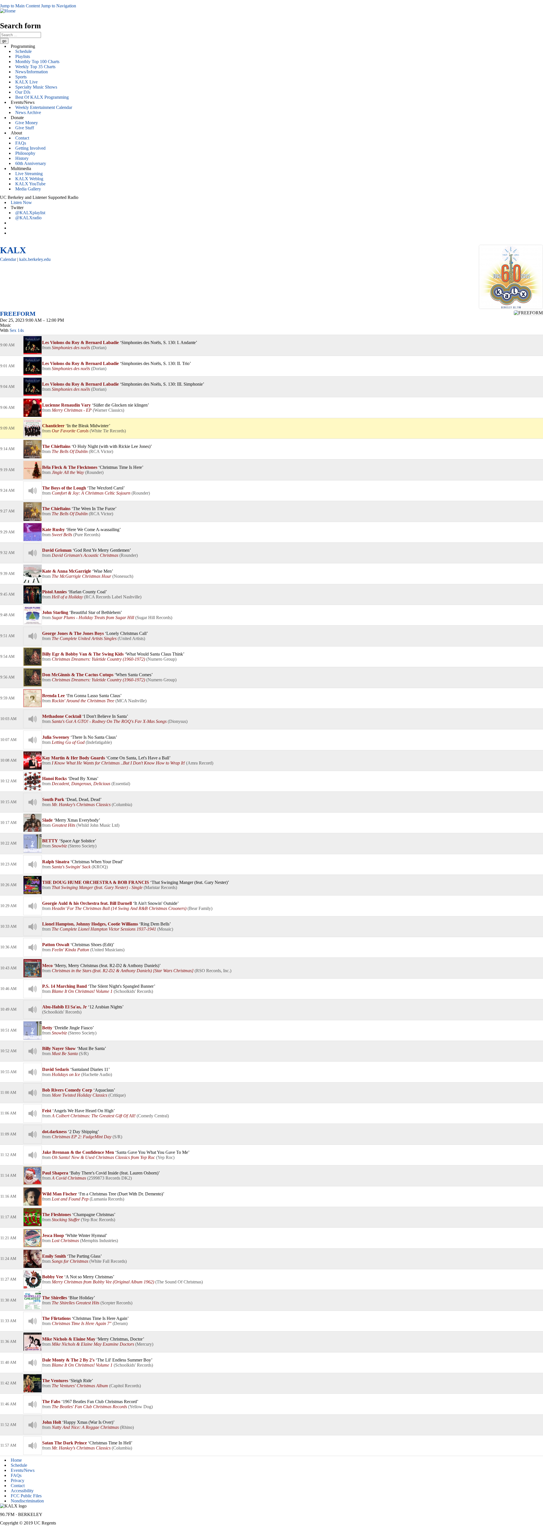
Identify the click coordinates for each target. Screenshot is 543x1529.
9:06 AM (7, 407)
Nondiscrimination (27, 1500)
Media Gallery (28, 188)
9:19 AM (7, 470)
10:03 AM (8, 719)
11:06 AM (8, 1113)
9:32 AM (7, 553)
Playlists (22, 56)
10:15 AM (8, 802)
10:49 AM (8, 1009)
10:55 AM (8, 1072)
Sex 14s (17, 330)
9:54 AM (7, 656)
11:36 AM (8, 1341)
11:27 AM (8, 1279)
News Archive (28, 112)
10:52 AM (8, 1051)
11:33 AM (8, 1321)
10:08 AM (8, 760)
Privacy (17, 1480)
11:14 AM (8, 1175)
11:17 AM (8, 1217)
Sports (21, 76)
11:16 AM (8, 1196)
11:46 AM (8, 1404)
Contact (22, 138)
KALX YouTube (30, 183)
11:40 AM (8, 1362)
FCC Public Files (26, 1495)
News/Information (31, 71)
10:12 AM (8, 781)
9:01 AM (7, 366)
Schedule (23, 51)
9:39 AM (7, 574)
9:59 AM (7, 698)
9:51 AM (7, 636)
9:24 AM (7, 490)
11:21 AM (8, 1238)
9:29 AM (7, 532)
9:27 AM (7, 511)
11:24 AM (8, 1259)
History (22, 158)
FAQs (20, 143)
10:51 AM (8, 1030)
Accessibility (22, 1490)
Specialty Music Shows (36, 87)
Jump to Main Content (20, 5)
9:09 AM (7, 428)
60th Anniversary (30, 163)
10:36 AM (8, 947)
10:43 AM (8, 968)
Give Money (26, 122)
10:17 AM (8, 823)
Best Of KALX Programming (42, 97)
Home (16, 1460)
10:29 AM (8, 906)
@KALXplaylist (30, 212)
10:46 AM (8, 989)
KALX (13, 250)
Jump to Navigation (58, 5)
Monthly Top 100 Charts (37, 61)
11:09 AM (8, 1134)
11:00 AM (8, 1092)
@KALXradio (28, 217)
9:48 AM (7, 615)
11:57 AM (8, 1445)
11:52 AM (8, 1425)
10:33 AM (8, 926)
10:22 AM (8, 843)
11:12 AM (8, 1155)
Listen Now (21, 202)
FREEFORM (18, 313)
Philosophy (25, 153)
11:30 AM (8, 1300)
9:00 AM (7, 345)
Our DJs (22, 92)
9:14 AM (7, 449)
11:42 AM (8, 1383)
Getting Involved (30, 148)
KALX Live (26, 82)
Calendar (8, 259)
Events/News (23, 1470)
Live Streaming (29, 173)
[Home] (8, 10)
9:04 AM (7, 387)
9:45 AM (7, 594)
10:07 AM (8, 740)
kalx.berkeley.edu (35, 259)
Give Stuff (24, 127)
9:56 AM (7, 677)
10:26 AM (8, 885)
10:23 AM (8, 864)
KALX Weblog (29, 178)
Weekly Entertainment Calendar (43, 107)
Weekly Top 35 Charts (35, 66)
